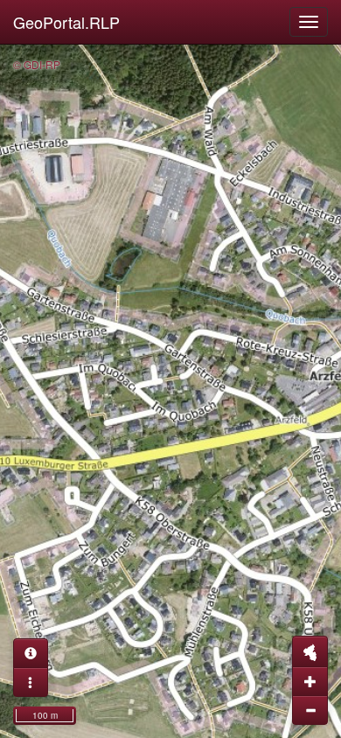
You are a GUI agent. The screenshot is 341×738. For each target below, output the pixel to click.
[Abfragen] (30, 653)
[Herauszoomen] (310, 710)
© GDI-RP (36, 64)
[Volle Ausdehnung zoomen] (310, 651)
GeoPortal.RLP (66, 21)
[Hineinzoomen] (310, 681)
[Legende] (30, 682)
